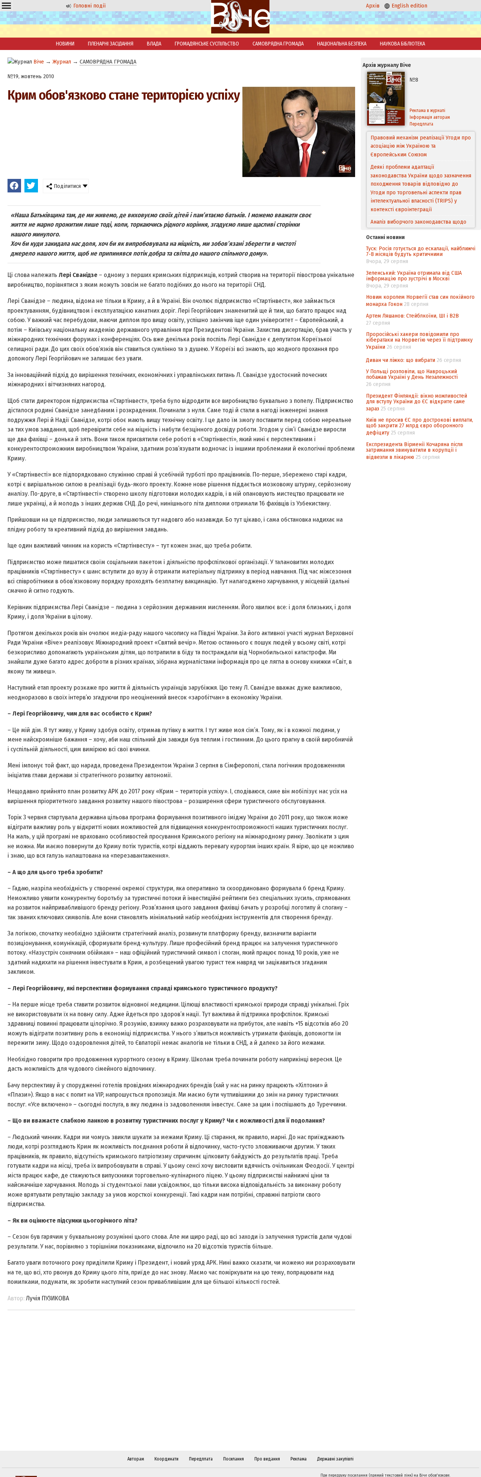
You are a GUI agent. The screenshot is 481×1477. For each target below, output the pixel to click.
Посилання (233, 1459)
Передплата (421, 124)
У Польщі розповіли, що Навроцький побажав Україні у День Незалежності (412, 374)
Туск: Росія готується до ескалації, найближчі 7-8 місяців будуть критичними (420, 251)
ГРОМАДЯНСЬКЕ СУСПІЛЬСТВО (207, 44)
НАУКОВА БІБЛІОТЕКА (402, 44)
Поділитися (66, 186)
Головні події (89, 5)
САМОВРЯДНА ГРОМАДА (278, 44)
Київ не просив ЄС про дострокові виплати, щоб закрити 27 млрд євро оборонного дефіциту (419, 426)
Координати (166, 1459)
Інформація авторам (430, 117)
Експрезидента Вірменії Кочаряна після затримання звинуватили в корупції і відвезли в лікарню (414, 450)
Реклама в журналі (427, 110)
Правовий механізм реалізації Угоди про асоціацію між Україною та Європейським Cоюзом (421, 146)
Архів (373, 5)
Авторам (135, 1459)
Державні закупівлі (335, 1459)
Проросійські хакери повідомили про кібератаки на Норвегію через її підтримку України (419, 340)
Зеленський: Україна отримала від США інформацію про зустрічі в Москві (414, 275)
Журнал (62, 61)
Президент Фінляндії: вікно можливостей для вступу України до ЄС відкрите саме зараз (416, 402)
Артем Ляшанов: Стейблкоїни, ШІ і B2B (412, 315)
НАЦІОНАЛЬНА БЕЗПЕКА (341, 44)
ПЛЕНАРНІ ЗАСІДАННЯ (110, 44)
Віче (38, 61)
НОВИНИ (65, 44)
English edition (408, 5)
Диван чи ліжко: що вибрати (400, 360)
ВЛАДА (154, 44)
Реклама (298, 1459)
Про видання (267, 1459)
